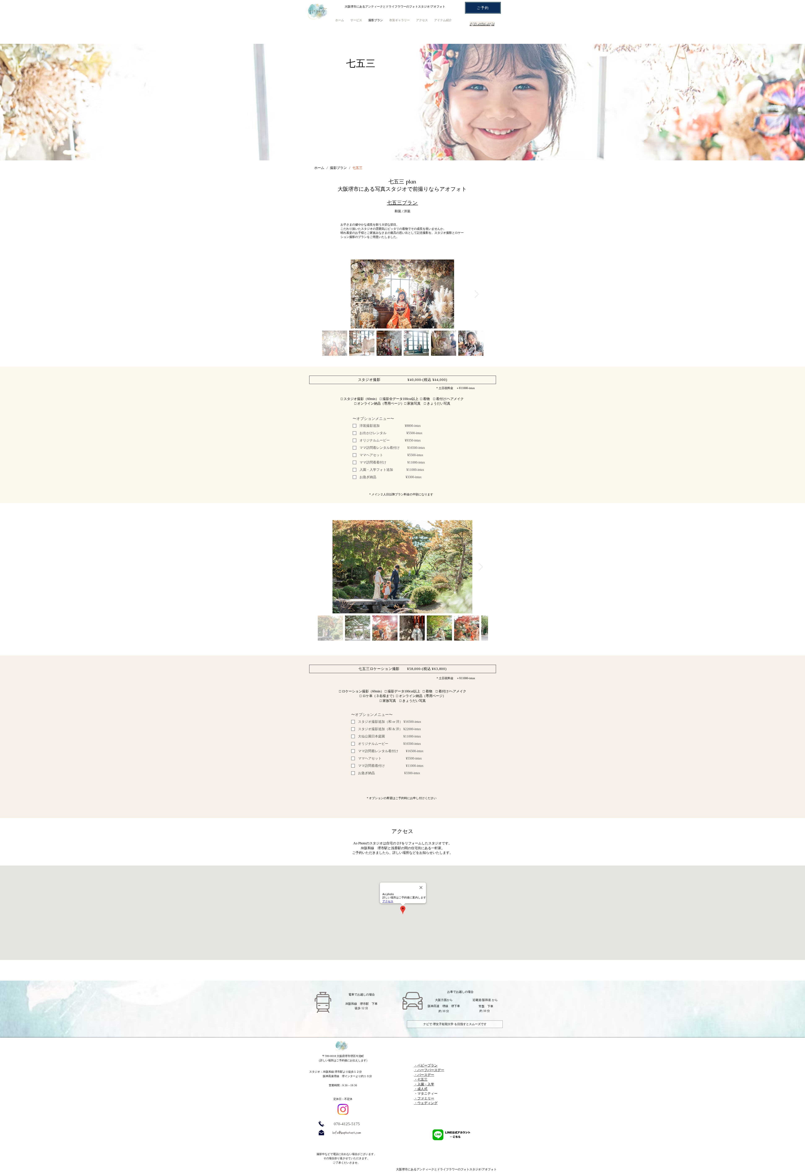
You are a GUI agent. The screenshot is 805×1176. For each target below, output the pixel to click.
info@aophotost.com (346, 1133)
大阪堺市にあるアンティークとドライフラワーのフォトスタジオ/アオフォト (446, 1169)
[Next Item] (476, 294)
